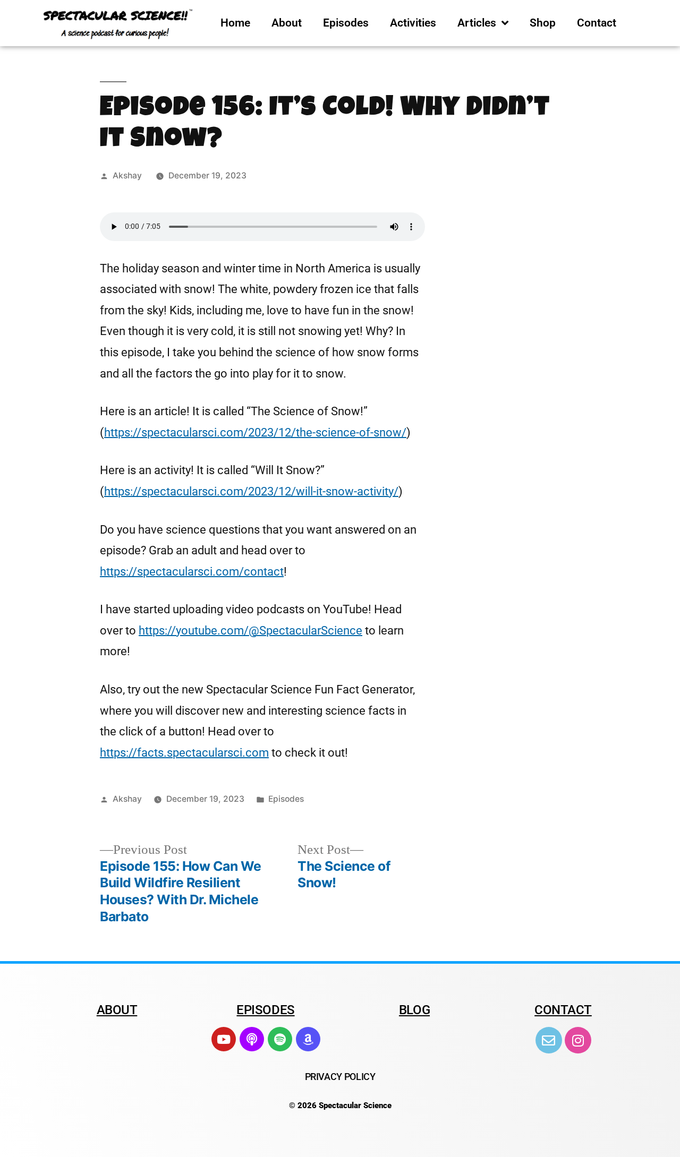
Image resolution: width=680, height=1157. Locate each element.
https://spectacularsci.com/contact (192, 571)
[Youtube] (223, 1039)
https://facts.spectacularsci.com (184, 752)
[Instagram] (578, 1040)
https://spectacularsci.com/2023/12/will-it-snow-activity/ (251, 491)
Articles (476, 22)
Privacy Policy (340, 1076)
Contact (596, 22)
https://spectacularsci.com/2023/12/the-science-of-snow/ (255, 432)
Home (235, 22)
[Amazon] (308, 1039)
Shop (543, 22)
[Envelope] (549, 1040)
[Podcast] (252, 1039)
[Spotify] (280, 1039)
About (286, 22)
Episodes (346, 22)
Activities (413, 22)
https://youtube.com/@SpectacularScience (250, 630)
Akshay (127, 175)
